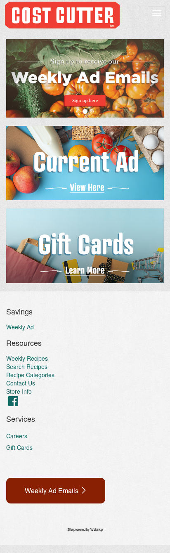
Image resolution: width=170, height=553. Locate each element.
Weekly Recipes (27, 358)
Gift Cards (19, 447)
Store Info (19, 391)
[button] (18, 78)
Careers (16, 436)
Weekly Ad (20, 327)
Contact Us (20, 383)
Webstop (96, 529)
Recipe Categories (30, 375)
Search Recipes (26, 366)
